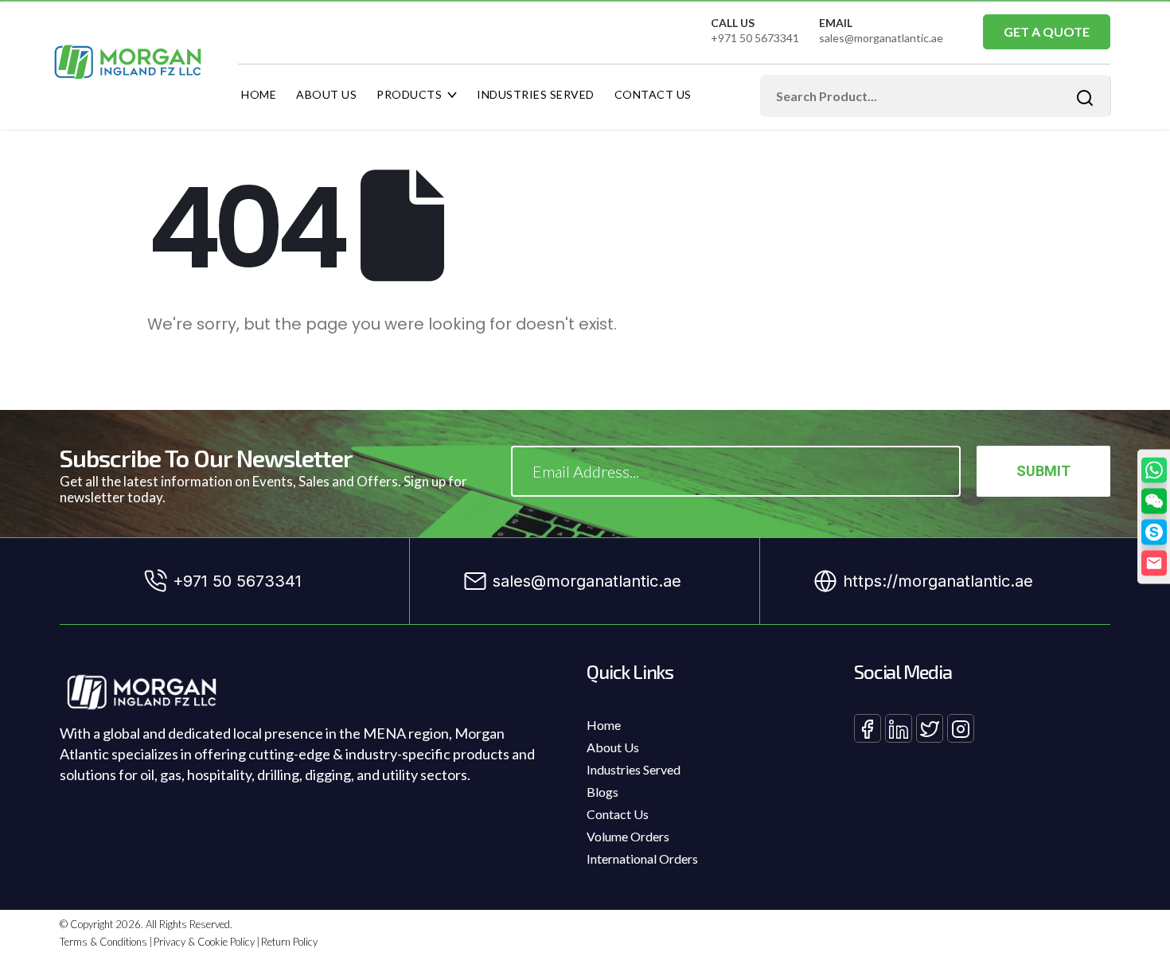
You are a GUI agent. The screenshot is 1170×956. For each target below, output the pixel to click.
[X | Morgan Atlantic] (929, 728)
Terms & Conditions (103, 941)
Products (409, 94)
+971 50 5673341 (755, 38)
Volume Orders (628, 836)
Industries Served (536, 94)
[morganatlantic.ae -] (128, 62)
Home (258, 94)
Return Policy (289, 941)
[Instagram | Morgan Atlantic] (960, 728)
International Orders (642, 858)
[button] (1154, 500)
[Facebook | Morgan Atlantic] (867, 728)
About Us (326, 94)
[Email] (1154, 563)
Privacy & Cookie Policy (204, 941)
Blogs (602, 791)
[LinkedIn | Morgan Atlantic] (898, 728)
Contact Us (653, 94)
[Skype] (1154, 531)
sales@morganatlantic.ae (881, 38)
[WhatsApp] (1154, 469)
